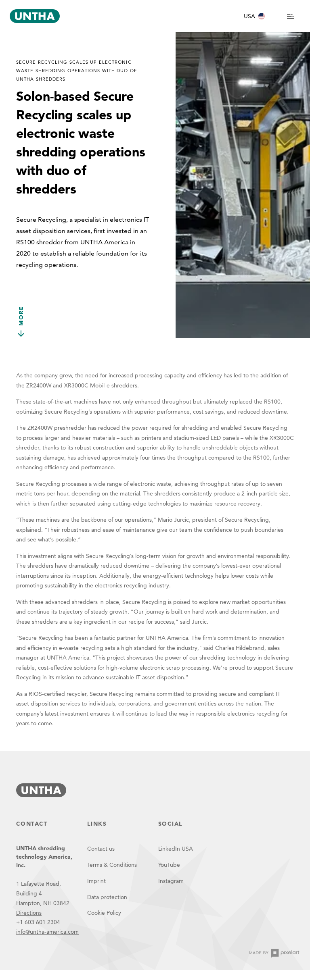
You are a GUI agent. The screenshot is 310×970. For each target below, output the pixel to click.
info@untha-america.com (47, 931)
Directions (29, 912)
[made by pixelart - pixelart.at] (274, 953)
